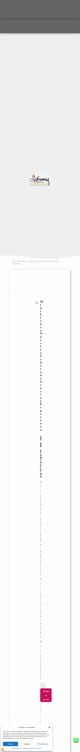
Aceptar (10, 744)
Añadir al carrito (46, 695)
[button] (49, 727)
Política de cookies (17, 748)
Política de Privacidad (28, 748)
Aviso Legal (38, 748)
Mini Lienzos (22, 261)
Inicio (14, 261)
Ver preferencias (43, 744)
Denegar (26, 744)
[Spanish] (2, 749)
